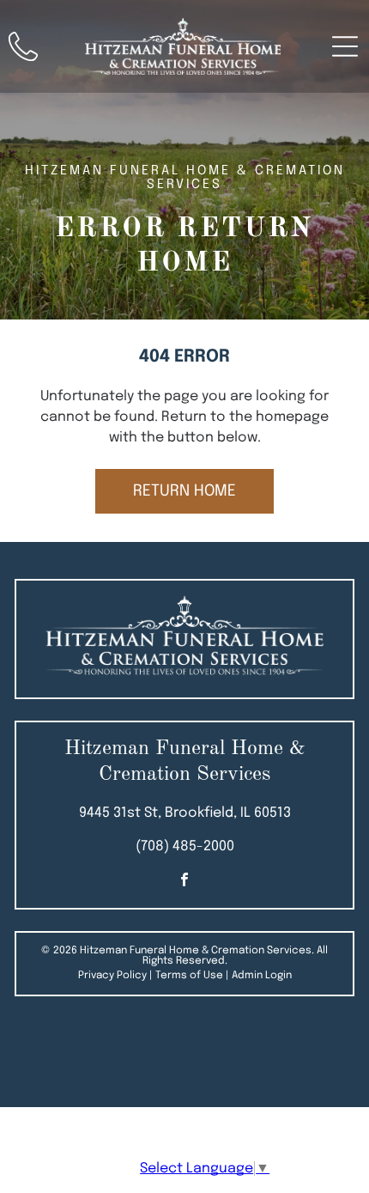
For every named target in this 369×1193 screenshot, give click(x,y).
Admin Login (262, 976)
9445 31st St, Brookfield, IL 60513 (185, 813)
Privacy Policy (112, 976)
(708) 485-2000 (185, 846)
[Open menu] (345, 46)
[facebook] (184, 881)
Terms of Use (189, 976)
